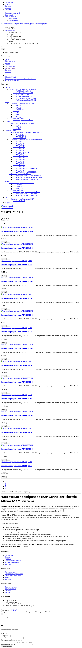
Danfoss (7, 87)
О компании (9, 2)
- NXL (16, 112)
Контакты (8, 564)
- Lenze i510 (18, 186)
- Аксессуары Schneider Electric (20, 174)
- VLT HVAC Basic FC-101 (23, 93)
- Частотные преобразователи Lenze (21, 183)
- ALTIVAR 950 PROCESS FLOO (25, 172)
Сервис (7, 64)
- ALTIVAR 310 (19, 157)
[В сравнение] (9, 242)
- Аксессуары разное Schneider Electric (27, 179)
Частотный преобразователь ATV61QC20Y (16, 332)
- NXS (16, 116)
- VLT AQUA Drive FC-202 (23, 96)
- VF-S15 (17, 129)
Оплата (7, 4)
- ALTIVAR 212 (19, 145)
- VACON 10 (18, 105)
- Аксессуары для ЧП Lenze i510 (25, 193)
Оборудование (10, 61)
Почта (3, 638)
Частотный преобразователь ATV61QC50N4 (17, 449)
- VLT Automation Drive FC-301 (24, 98)
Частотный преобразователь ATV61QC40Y (16, 432)
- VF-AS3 (17, 127)
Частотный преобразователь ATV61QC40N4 (17, 415)
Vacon (7, 102)
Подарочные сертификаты (14, 574)
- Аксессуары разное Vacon (23, 120)
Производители (10, 572)
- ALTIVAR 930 (19, 166)
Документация (10, 68)
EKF (6, 197)
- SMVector (17, 184)
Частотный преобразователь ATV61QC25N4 (17, 348)
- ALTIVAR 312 (19, 147)
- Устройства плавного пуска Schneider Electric (25, 132)
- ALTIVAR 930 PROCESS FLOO (25, 168)
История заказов (10, 589)
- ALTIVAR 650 (19, 165)
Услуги (7, 63)
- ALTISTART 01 (19, 134)
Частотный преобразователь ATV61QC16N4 (17, 281)
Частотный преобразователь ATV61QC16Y (16, 298)
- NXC (16, 111)
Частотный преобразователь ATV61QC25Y (16, 365)
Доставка (8, 6)
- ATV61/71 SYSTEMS (21, 152)
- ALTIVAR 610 (19, 161)
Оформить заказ (7, 646)
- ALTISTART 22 (19, 136)
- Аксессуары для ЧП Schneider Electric (27, 175)
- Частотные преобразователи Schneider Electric (25, 139)
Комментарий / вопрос (8, 644)
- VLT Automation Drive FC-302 (24, 100)
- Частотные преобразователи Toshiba (22, 123)
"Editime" (14, 610)
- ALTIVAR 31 (18, 143)
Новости (8, 9)
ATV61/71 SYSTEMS (12, 80)
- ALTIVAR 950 (19, 170)
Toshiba (7, 121)
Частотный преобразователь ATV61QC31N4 (17, 382)
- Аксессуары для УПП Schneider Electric (27, 177)
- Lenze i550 (18, 188)
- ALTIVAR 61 (18, 150)
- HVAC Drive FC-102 (21, 94)
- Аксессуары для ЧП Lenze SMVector (26, 192)
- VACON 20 (18, 107)
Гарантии (8, 8)
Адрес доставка (6, 640)
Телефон (4, 636)
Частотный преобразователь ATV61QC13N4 (17, 248)
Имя (2, 634)
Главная (7, 59)
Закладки (8, 590)
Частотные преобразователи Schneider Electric (20, 79)
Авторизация (13, 20)
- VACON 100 (18, 109)
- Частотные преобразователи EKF (21, 199)
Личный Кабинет (11, 587)
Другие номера (10, 30)
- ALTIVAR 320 (19, 159)
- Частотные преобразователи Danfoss (22, 89)
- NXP (16, 114)
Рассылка (8, 592)
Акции (7, 577)
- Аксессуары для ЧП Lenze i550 (25, 195)
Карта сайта (9, 579)
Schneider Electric (10, 77)
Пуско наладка (10, 66)
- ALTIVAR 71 (18, 154)
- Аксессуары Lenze (16, 190)
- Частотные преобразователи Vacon (21, 103)
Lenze (7, 181)
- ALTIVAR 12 (18, 141)
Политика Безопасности (13, 560)
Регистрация (13, 18)
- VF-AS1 (17, 125)
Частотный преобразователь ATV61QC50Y (16, 466)
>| (5, 488)
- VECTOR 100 (19, 201)
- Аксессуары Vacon (16, 118)
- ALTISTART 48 (19, 138)
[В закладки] (7, 242)
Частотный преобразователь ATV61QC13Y (16, 265)
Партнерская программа (13, 575)
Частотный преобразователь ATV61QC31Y (16, 399)
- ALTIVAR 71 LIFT (20, 156)
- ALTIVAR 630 (19, 163)
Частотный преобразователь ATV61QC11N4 (17, 231)
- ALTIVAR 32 (18, 148)
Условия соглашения (12, 562)
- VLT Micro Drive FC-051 (22, 91)
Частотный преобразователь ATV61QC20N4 (17, 315)
